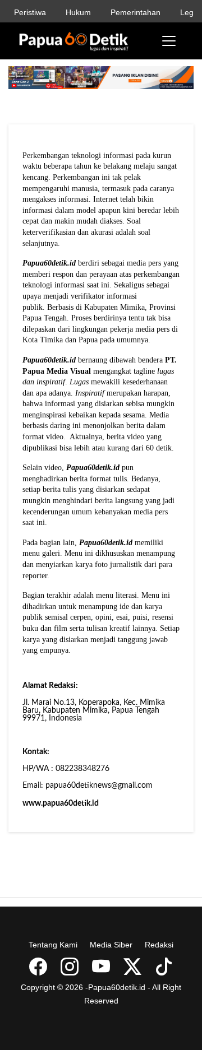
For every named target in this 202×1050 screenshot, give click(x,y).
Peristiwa (30, 12)
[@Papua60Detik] (133, 970)
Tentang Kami (53, 944)
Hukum (78, 12)
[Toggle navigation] (169, 41)
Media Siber (111, 944)
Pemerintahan (135, 12)
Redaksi (159, 944)
